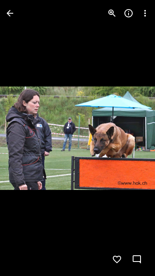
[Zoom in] (112, 13)
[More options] (145, 13)
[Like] (117, 259)
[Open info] (128, 13)
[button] (23, 138)
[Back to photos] (10, 13)
